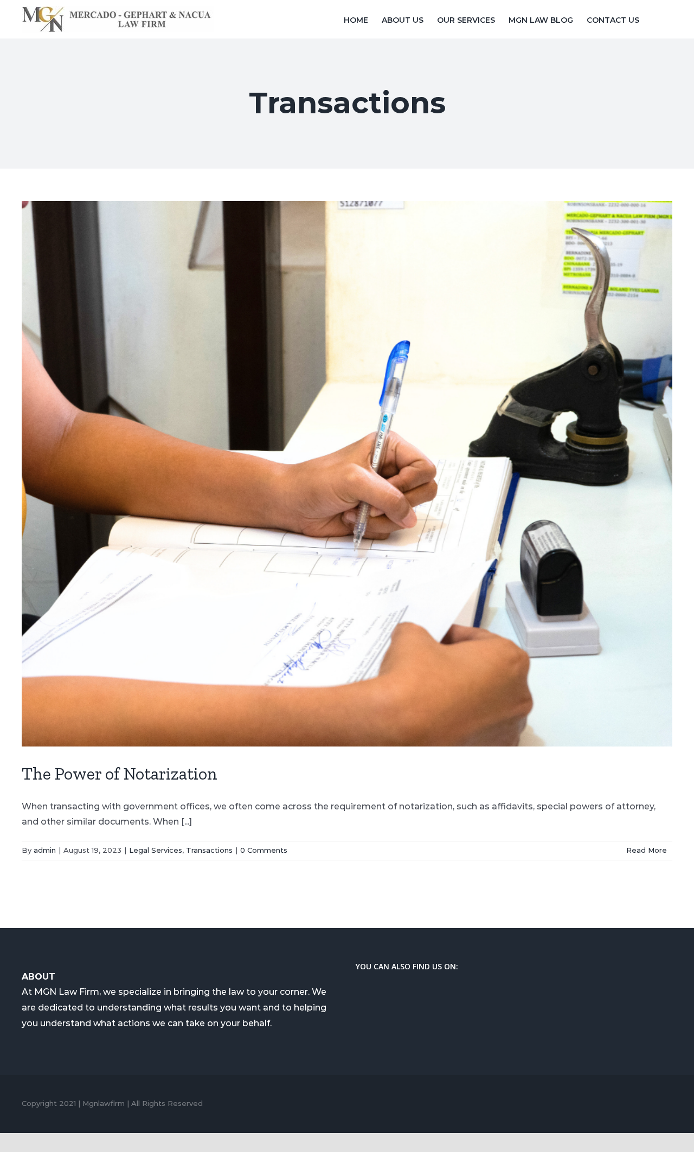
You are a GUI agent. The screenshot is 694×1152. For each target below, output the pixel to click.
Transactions (209, 850)
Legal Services (155, 850)
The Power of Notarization (119, 773)
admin (45, 850)
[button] (656, 19)
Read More (646, 850)
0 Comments (263, 850)
